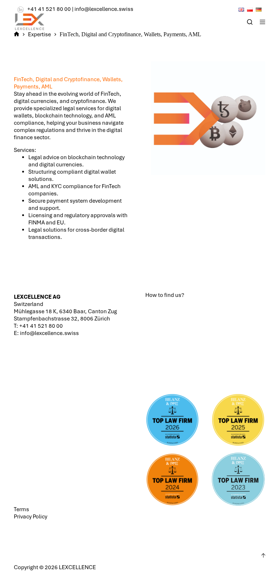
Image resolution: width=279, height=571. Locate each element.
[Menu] (262, 22)
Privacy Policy (30, 516)
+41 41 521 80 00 (49, 9)
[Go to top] (263, 555)
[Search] (249, 22)
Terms (21, 509)
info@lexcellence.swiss (103, 9)
